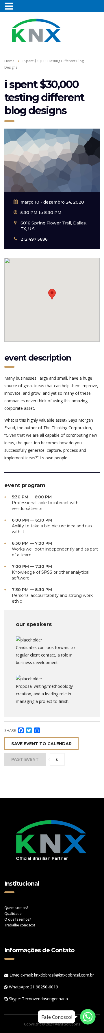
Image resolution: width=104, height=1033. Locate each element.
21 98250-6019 (44, 987)
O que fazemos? (17, 919)
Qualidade (13, 913)
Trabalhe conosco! (19, 925)
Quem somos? (16, 907)
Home (9, 60)
